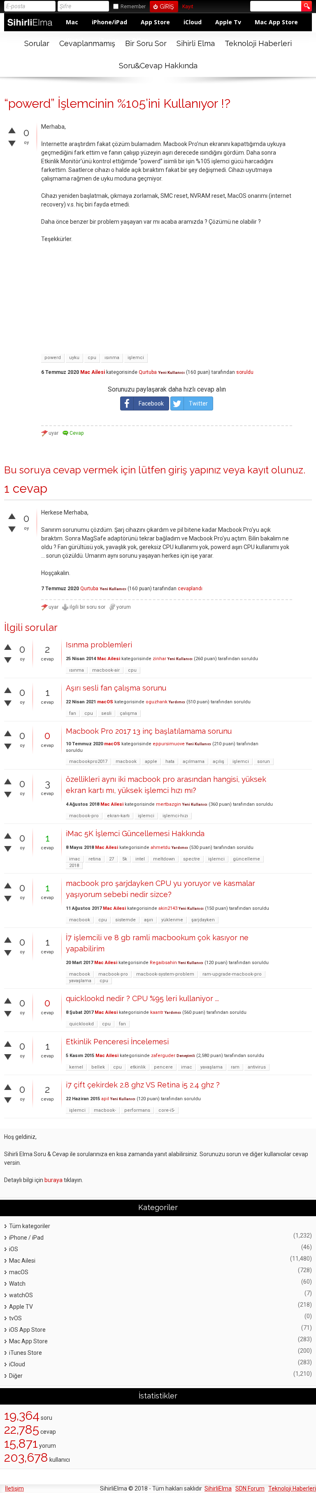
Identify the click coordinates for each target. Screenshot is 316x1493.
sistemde (125, 920)
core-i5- (166, 1110)
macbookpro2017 (88, 761)
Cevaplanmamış (87, 43)
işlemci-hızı (175, 815)
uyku (74, 357)
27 (111, 859)
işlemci (136, 357)
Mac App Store (276, 22)
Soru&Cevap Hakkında (158, 65)
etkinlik (138, 1067)
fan (72, 713)
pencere (163, 1067)
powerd (52, 357)
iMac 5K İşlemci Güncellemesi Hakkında (135, 833)
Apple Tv (228, 22)
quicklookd (81, 1024)
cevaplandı (190, 588)
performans (137, 1110)
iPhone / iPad (26, 1237)
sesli (106, 713)
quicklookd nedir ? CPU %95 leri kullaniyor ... (142, 998)
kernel (76, 1067)
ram (235, 1067)
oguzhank (156, 702)
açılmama (193, 761)
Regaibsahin (163, 962)
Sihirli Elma (196, 43)
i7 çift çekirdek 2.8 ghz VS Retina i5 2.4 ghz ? (143, 1084)
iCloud (193, 22)
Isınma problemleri (99, 644)
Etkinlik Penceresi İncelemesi (117, 1041)
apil (105, 1098)
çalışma (128, 713)
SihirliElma (218, 1488)
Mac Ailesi (92, 372)
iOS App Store (27, 1329)
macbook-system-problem (165, 974)
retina (94, 859)
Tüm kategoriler (29, 1226)
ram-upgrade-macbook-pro (232, 974)
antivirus (257, 1067)
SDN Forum (250, 1488)
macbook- (105, 1110)
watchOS (21, 1295)
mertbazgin (168, 804)
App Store (155, 22)
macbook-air (106, 670)
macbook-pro (84, 815)
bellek (98, 1067)
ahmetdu (160, 847)
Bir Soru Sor (146, 43)
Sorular (36, 43)
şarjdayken (203, 920)
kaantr (156, 1012)
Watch (17, 1283)
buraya (53, 1180)
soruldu (244, 372)
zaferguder (163, 1055)
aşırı (148, 920)
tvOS (15, 1318)
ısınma (112, 357)
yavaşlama (80, 980)
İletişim (14, 1488)
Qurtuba (148, 372)
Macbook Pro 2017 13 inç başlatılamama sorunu (149, 731)
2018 (74, 865)
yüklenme (172, 920)
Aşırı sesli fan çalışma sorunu (116, 688)
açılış (218, 761)
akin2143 (167, 908)
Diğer (16, 1375)
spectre (191, 859)
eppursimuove (169, 743)
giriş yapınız (194, 470)
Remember (133, 6)
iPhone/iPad (109, 22)
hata (169, 761)
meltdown (164, 859)
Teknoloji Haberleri (258, 43)
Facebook (151, 403)
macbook (126, 761)
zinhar (159, 658)
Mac (72, 22)
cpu (92, 357)
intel (140, 859)
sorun (263, 761)
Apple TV (21, 1306)
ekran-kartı (118, 815)
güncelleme (246, 859)
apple (151, 761)
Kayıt (187, 6)
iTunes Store (25, 1352)
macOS (105, 702)
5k (124, 859)
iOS (13, 1249)
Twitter (198, 403)
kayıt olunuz (275, 470)
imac (74, 859)
